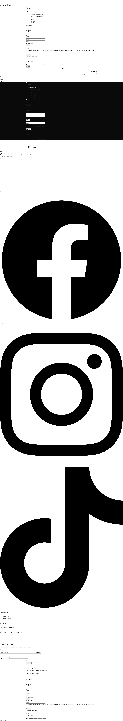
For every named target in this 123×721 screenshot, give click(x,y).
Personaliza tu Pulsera (34, 668)
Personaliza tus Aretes (34, 673)
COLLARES (33, 21)
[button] (61, 60)
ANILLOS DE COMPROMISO (37, 14)
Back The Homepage (6, 156)
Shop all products (41, 64)
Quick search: (29, 665)
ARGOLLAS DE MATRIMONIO (37, 16)
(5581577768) (7, 639)
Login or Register (4, 720)
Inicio (27, 150)
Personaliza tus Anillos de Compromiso (38, 667)
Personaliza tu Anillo (33, 672)
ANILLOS (33, 18)
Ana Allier (5, 5)
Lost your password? (31, 43)
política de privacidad (39, 52)
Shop (30, 676)
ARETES (32, 19)
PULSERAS (33, 22)
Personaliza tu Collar (33, 675)
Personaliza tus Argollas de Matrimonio (38, 670)
